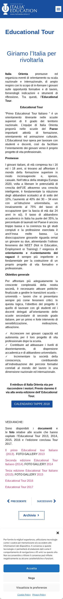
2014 (50, 464)
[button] (57, 533)
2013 (41, 454)
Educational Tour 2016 (19, 480)
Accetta (31, 568)
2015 (40, 474)
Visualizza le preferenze (31, 587)
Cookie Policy (24, 595)
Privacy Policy (39, 595)
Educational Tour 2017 (19, 487)
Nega (31, 578)
